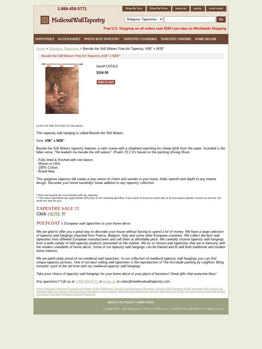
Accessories (69, 39)
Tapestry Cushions (140, 39)
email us (109, 281)
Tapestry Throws (176, 39)
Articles (49, 288)
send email (216, 8)
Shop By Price (159, 8)
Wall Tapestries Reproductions (196, 291)
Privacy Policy (92, 288)
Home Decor (205, 39)
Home (40, 49)
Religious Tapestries (64, 49)
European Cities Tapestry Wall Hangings (111, 291)
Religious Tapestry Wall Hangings (157, 291)
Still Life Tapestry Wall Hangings (66, 291)
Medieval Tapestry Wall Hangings (122, 288)
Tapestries (44, 39)
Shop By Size (134, 8)
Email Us (90, 294)
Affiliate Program (73, 294)
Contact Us (75, 288)
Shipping (61, 288)
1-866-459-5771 (72, 9)
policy (198, 8)
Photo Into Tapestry (102, 39)
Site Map (56, 294)
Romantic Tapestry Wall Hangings (163, 288)
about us (181, 8)
